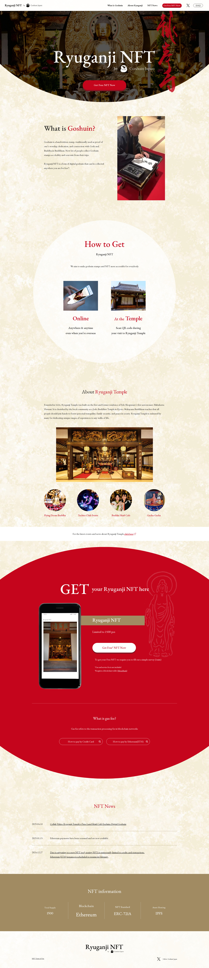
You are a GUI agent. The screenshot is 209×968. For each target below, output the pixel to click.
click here (128, 533)
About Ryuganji (135, 5)
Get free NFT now (172, 5)
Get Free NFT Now (104, 85)
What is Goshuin (115, 5)
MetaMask (122, 671)
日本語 (198, 5)
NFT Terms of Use (38, 958)
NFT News (152, 5)
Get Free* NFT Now (114, 648)
